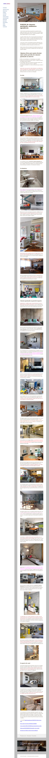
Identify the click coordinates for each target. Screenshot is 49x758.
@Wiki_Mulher (6, 3)
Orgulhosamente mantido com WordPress (32, 756)
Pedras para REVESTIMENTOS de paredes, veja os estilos (29, 728)
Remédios (4, 25)
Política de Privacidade (23, 756)
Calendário (4, 12)
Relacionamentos (5, 22)
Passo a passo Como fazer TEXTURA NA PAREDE (28, 723)
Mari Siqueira (29, 735)
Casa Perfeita (4, 13)
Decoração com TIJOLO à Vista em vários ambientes (29, 730)
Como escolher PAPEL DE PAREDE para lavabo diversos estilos (30, 725)
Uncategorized (5, 26)
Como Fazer (4, 15)
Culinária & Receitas (5, 16)
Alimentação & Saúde (6, 9)
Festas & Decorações (5, 18)
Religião (4, 23)
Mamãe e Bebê (5, 19)
